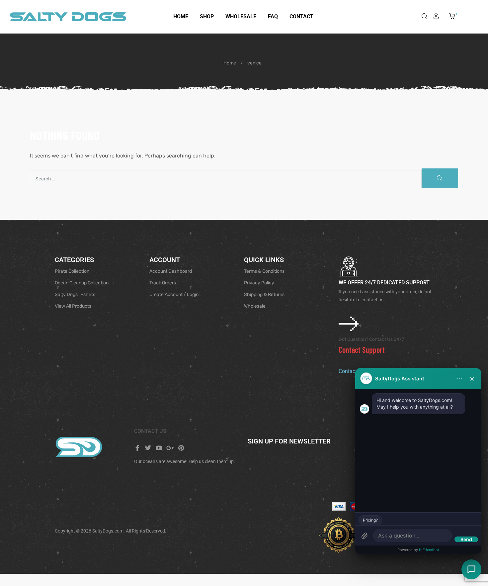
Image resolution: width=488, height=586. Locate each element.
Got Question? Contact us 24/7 (371, 339)
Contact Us (352, 371)
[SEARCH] (440, 178)
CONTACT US (150, 431)
